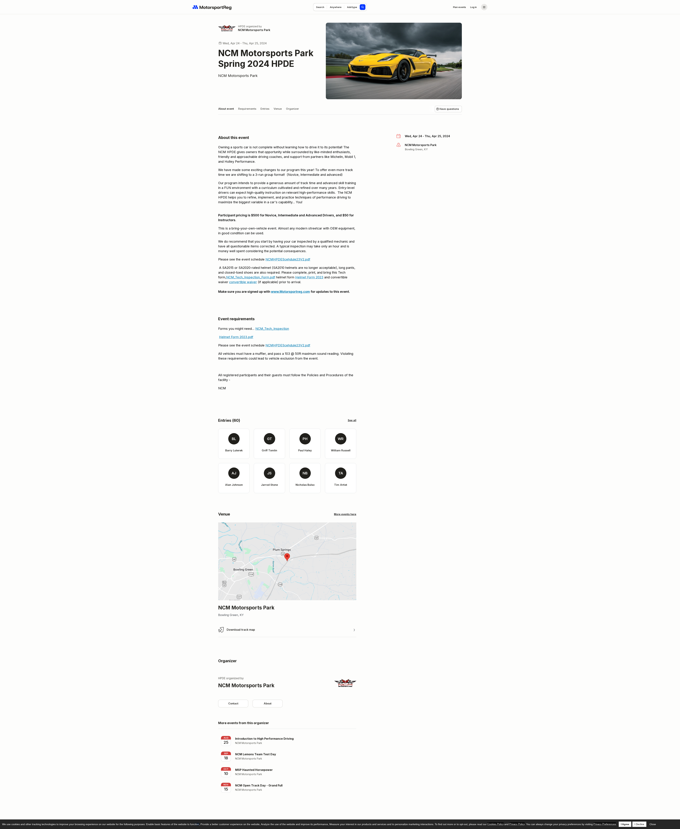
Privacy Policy (517, 824)
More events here (345, 514)
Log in (473, 7)
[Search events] (363, 7)
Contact (233, 703)
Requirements (247, 108)
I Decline (639, 824)
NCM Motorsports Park (254, 30)
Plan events (459, 7)
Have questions (449, 108)
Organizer (292, 108)
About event (226, 108)
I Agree (625, 824)
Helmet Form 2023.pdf (236, 337)
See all (352, 420)
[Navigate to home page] (212, 7)
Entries (264, 108)
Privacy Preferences (604, 824)
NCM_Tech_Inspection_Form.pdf (250, 277)
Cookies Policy (495, 824)
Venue (278, 108)
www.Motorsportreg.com (290, 291)
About (267, 703)
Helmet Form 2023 (309, 277)
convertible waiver (243, 282)
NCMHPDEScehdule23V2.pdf (287, 259)
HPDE (241, 26)
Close (653, 824)
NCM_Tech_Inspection (272, 329)
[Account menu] (484, 7)
